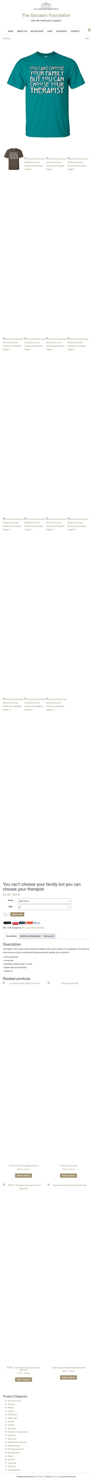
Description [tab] (11, 936)
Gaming (11, 1424)
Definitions (12, 1414)
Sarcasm (11, 1459)
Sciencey (12, 1466)
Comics (11, 1411)
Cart (50, 31)
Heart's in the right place (18, 1431)
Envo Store (56, 1476)
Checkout (61, 31)
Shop (11, 31)
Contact (75, 31)
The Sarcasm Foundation (46, 15)
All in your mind (28, 927)
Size (10, 906)
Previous (6, 38)
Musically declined (15, 1449)
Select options (23, 1175)
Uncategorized (14, 1469)
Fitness (11, 1421)
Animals (11, 1404)
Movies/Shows (14, 1445)
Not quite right (14, 1452)
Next (87, 38)
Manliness (12, 1438)
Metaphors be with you (17, 1442)
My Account (37, 31)
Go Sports (12, 1428)
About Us (22, 31)
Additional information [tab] (30, 936)
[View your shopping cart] (87, 32)
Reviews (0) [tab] (49, 936)
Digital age (12, 1418)
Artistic (10, 1407)
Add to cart (17, 914)
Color (10, 900)
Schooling (12, 1463)
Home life (40, 927)
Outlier (10, 1456)
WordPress (38, 1476)
